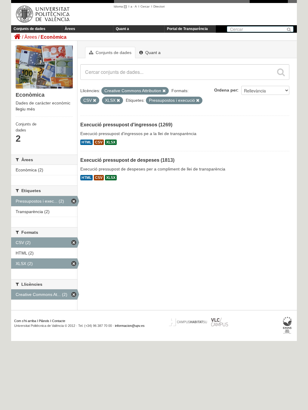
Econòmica (53, 37)
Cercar (144, 6)
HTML (86, 142)
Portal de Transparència (187, 29)
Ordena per (225, 90)
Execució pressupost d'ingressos (118, 124)
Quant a (122, 29)
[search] (281, 72)
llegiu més (25, 109)
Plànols (44, 321)
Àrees (70, 29)
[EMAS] (287, 325)
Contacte (58, 321)
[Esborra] (164, 91)
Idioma (119, 6)
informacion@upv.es (130, 325)
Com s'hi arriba (25, 321)
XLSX (111, 142)
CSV (99, 142)
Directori (159, 6)
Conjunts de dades (29, 29)
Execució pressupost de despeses (119, 160)
